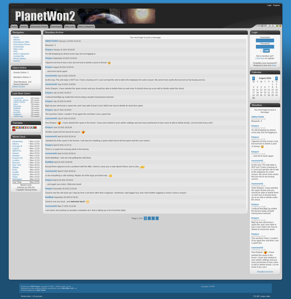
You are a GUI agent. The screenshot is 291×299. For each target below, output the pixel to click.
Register (276, 5)
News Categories (21, 54)
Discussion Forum (21, 44)
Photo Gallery (19, 58)
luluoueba (17, 106)
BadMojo (17, 108)
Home (16, 37)
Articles (16, 40)
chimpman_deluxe (20, 100)
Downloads (18, 47)
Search (16, 61)
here (274, 65)
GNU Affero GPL (67, 288)
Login (269, 5)
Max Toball (41, 290)
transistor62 (18, 98)
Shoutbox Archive (265, 272)
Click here (260, 58)
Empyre (16, 110)
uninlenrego (18, 116)
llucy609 (16, 112)
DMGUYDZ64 (18, 86)
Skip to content (17, 5)
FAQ (15, 51)
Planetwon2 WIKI (21, 42)
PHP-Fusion (35, 286)
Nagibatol (17, 114)
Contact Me (18, 56)
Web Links (18, 49)
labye (15, 104)
